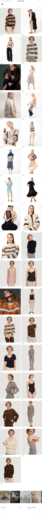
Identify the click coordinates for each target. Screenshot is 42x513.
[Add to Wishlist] (20, 9)
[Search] (35, 1)
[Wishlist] (38, 1)
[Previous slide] (1, 21)
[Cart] (40, 1)
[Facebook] (19, 507)
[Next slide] (20, 21)
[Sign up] (40, 509)
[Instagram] (20, 507)
